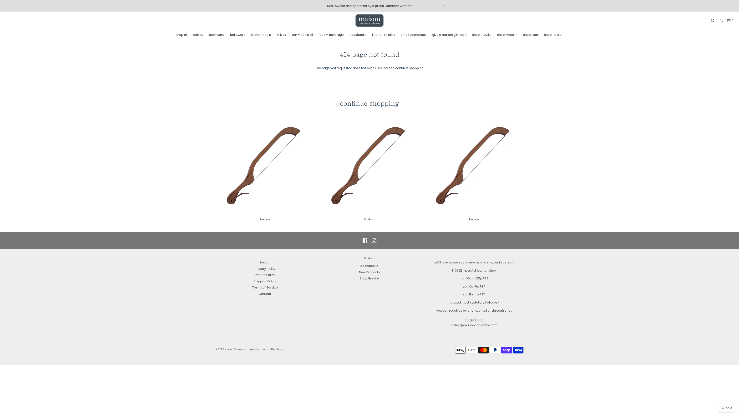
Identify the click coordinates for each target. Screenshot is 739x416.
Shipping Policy (265, 281)
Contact (265, 294)
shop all (181, 35)
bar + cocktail (302, 35)
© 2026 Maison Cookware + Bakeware (238, 349)
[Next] (443, 6)
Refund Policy (265, 275)
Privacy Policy (265, 269)
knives (281, 35)
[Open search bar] (712, 20)
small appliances (413, 35)
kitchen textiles (383, 35)
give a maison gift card (449, 35)
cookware (216, 35)
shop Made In (507, 35)
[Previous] (296, 6)
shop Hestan (553, 35)
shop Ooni (530, 35)
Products (265, 219)
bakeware (237, 35)
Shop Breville (369, 278)
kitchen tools (261, 35)
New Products (369, 272)
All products (369, 266)
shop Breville (482, 35)
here (386, 68)
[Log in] (721, 20)
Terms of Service (265, 287)
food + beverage (331, 35)
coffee (198, 35)
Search (265, 262)
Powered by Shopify (273, 349)
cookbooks (357, 35)
